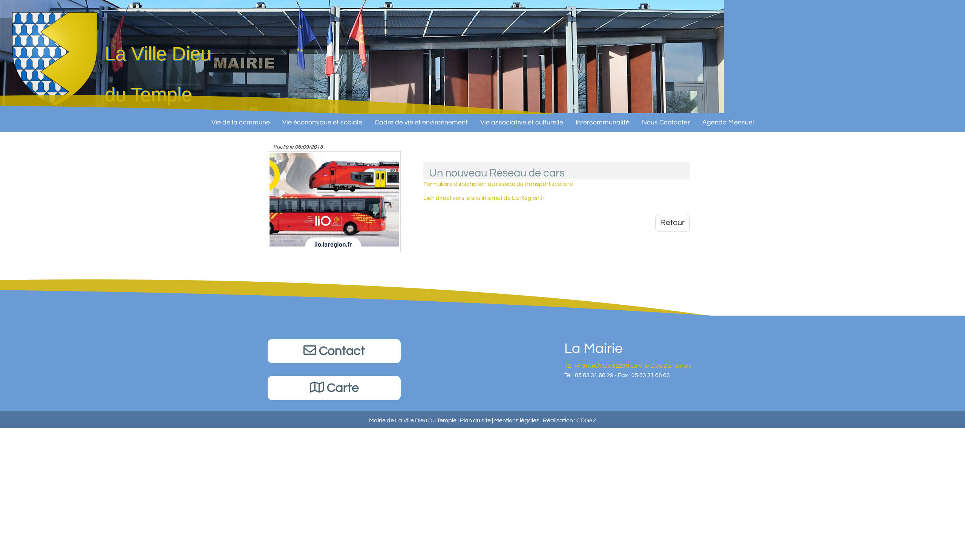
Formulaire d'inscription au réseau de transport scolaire (498, 184)
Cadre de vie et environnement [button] (421, 122)
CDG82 (586, 420)
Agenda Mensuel (728, 122)
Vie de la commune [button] (240, 122)
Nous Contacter (666, 122)
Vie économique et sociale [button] (322, 122)
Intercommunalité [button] (603, 122)
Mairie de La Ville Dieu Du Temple (412, 420)
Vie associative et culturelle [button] (521, 122)
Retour (672, 222)
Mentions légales (516, 420)
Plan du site (475, 420)
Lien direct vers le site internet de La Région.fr (484, 198)
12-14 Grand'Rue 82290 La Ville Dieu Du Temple (628, 366)
